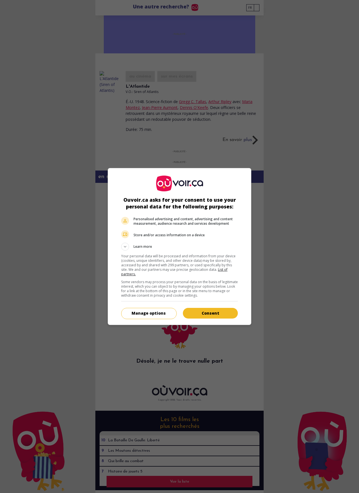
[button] (179, 247)
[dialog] (179, 246)
